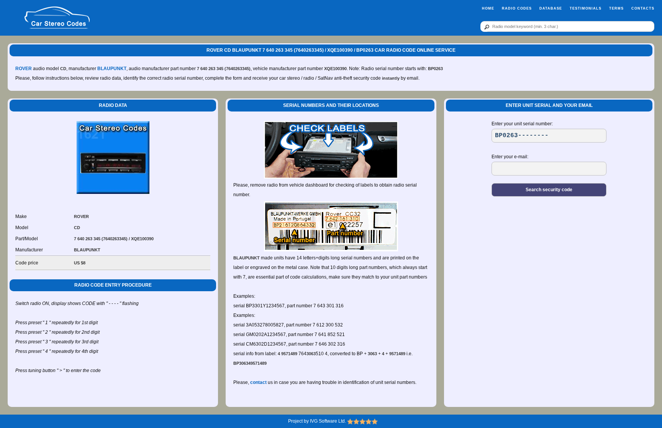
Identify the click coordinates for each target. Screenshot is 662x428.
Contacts (642, 8)
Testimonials (585, 8)
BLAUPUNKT (111, 68)
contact (258, 382)
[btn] (485, 27)
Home (488, 8)
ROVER (23, 68)
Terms (616, 8)
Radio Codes (517, 8)
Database (550, 8)
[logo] (57, 18)
